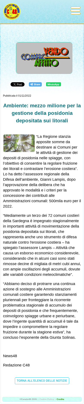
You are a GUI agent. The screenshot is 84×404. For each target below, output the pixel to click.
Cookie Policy (46, 399)
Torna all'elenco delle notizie (42, 380)
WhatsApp (53, 84)
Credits (60, 399)
